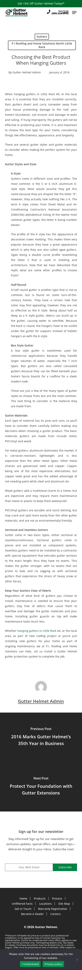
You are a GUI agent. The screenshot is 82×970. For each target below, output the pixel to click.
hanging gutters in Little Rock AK (39, 631)
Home (23, 898)
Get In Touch (23, 909)
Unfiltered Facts (22, 903)
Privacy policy (53, 964)
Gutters (42, 36)
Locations (45, 903)
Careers (55, 914)
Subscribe (65, 867)
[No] (77, 959)
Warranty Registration (52, 909)
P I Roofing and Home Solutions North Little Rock (42, 45)
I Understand (30, 964)
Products (40, 898)
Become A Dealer (32, 914)
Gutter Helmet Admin (27, 72)
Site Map (64, 903)
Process (57, 898)
